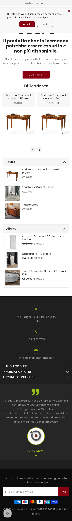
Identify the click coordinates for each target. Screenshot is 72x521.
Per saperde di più (37, 17)
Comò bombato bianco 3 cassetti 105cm (44, 273)
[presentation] (32, 149)
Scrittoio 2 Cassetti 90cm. (39, 187)
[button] (36, 456)
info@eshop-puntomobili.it (37, 358)
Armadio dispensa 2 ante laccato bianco (44, 238)
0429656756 (37, 339)
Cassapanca (30, 204)
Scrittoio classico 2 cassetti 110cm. (18, 97)
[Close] (69, 11)
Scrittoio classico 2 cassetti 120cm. (53, 97)
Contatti (36, 75)
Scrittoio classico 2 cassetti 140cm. (40, 171)
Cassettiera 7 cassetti (37, 253)
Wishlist (29, 3)
